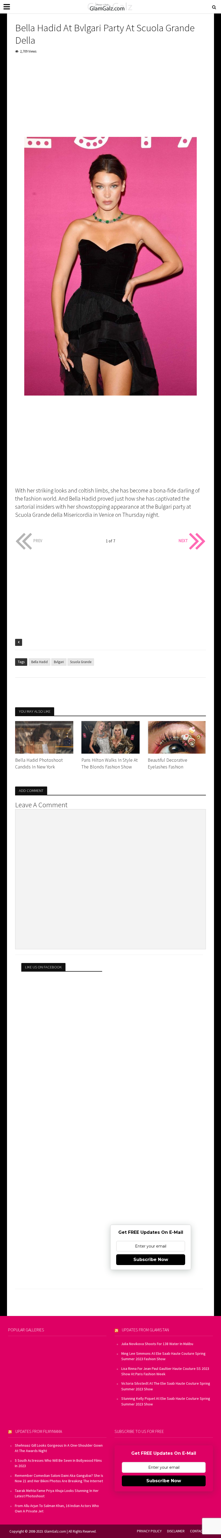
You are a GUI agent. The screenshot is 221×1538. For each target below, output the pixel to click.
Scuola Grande (80, 662)
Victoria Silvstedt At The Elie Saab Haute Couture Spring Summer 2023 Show (165, 1386)
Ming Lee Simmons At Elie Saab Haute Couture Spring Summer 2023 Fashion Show (163, 1356)
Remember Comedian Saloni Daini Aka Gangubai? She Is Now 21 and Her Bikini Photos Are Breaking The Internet (59, 1478)
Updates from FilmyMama (38, 1431)
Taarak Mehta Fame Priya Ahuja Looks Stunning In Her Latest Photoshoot (57, 1493)
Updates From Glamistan (145, 1329)
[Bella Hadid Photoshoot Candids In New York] (44, 736)
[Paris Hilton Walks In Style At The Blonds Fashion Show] (110, 736)
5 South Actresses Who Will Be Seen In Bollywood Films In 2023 (58, 1463)
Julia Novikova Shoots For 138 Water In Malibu (157, 1343)
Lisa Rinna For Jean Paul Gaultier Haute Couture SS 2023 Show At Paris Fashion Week (165, 1371)
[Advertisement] (110, 99)
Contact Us (199, 1531)
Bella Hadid (39, 662)
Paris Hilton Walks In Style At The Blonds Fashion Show (109, 763)
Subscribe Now (150, 1259)
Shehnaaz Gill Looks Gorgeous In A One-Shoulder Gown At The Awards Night (59, 1448)
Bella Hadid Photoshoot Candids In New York (39, 763)
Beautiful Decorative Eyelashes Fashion (167, 763)
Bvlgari (59, 662)
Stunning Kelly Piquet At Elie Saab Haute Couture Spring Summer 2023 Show (165, 1401)
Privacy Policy (149, 1531)
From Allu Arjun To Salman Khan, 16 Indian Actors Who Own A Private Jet (57, 1508)
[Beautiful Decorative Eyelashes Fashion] (177, 736)
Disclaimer (176, 1531)
